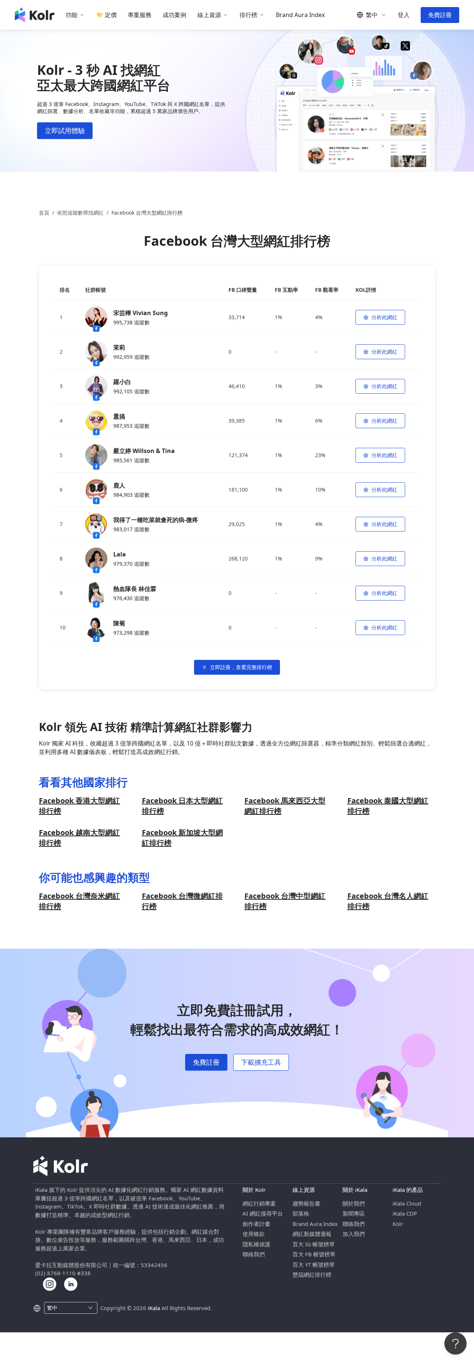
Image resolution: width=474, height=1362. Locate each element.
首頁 (44, 212)
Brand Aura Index (300, 15)
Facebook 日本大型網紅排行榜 (182, 806)
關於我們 (354, 1203)
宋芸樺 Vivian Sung (140, 313)
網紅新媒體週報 (312, 1233)
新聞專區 (354, 1213)
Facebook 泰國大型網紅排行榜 (387, 806)
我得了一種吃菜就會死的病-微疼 (155, 520)
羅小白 (122, 382)
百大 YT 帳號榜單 (314, 1264)
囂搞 (119, 416)
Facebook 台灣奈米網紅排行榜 (79, 901)
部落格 (301, 1213)
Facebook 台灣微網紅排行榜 (182, 901)
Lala (119, 554)
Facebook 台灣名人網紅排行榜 (387, 901)
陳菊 (119, 623)
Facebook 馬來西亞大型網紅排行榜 (285, 806)
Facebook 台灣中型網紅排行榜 (285, 901)
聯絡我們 (254, 1254)
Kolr (398, 1223)
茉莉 (119, 347)
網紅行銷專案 (259, 1203)
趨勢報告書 (306, 1203)
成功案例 (174, 15)
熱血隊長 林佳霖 (134, 589)
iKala (154, 1308)
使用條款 (254, 1233)
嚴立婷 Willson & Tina (144, 451)
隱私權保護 (256, 1244)
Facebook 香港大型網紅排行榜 (79, 806)
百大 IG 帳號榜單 (314, 1244)
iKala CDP (405, 1213)
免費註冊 (440, 15)
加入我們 (354, 1233)
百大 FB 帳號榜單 (314, 1254)
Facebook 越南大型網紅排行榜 (79, 837)
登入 (404, 15)
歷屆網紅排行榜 (312, 1274)
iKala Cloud (407, 1203)
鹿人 (119, 485)
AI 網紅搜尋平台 (263, 1213)
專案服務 (139, 15)
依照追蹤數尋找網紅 (80, 212)
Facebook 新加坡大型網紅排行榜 (182, 837)
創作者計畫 (256, 1223)
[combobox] (66, 1307)
